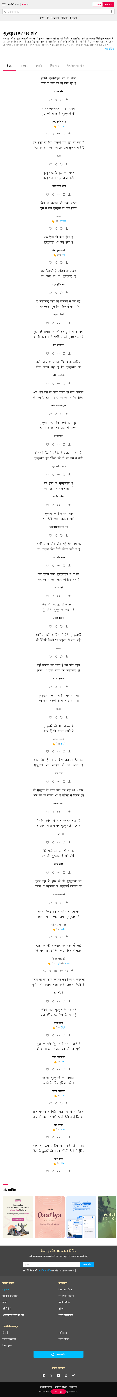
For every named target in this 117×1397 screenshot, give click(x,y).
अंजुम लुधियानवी (58, 284)
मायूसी (63, 744)
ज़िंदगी (63, 1027)
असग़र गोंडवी (58, 314)
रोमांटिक (63, 221)
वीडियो (64, 17)
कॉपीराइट (73, 1387)
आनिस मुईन (58, 91)
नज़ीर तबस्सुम (58, 834)
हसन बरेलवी (58, 993)
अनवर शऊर (58, 436)
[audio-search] (111, 11)
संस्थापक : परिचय (66, 1296)
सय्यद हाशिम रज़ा (58, 557)
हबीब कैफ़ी (58, 864)
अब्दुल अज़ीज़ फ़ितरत (58, 466)
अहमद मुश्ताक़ (58, 618)
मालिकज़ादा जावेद (58, 925)
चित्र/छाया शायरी (75, 66)
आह (63, 255)
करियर (61, 1308)
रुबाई (39, 66)
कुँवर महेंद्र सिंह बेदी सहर (58, 527)
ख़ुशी (59, 963)
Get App (108, 4)
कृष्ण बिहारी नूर (58, 1057)
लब (63, 1061)
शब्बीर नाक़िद (58, 496)
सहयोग (5, 1289)
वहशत (63, 1129)
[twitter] (51, 1375)
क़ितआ (54, 66)
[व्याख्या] (55, 971)
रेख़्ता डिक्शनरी (9, 1339)
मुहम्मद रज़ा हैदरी (58, 1091)
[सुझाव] (61, 100)
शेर (10, 66)
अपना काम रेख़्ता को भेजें (13, 1315)
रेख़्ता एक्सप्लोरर (65, 1315)
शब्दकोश (55, 17)
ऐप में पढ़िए (58, 1391)
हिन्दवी (5, 1332)
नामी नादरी (58, 1023)
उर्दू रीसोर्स (6, 1308)
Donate (98, 4)
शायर (42, 17)
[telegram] (73, 1375)
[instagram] (65, 1375)
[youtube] (58, 1375)
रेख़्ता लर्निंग (63, 1339)
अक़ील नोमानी (58, 739)
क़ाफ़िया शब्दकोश (10, 1296)
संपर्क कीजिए (64, 1302)
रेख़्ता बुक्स (7, 1345)
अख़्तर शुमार (58, 803)
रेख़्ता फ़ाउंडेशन (65, 1289)
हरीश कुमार (58, 1159)
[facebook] (43, 1375)
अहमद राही (58, 587)
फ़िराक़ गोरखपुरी (58, 959)
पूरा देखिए (109, 48)
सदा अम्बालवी (58, 345)
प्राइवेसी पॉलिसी (46, 1387)
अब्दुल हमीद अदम (58, 122)
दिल (63, 1163)
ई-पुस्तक (73, 17)
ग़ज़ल (24, 66)
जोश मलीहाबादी (58, 894)
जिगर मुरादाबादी (58, 250)
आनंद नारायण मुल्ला (59, 405)
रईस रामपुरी (58, 1125)
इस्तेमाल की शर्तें (61, 1387)
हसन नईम (58, 773)
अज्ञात (58, 156)
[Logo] (13, 5)
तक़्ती (4, 1302)
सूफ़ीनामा (62, 1332)
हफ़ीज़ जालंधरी (59, 375)
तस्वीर (63, 929)
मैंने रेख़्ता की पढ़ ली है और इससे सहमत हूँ (51, 1270)
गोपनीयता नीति (44, 1270)
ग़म (63, 126)
